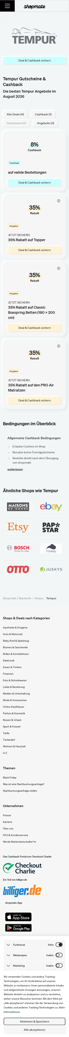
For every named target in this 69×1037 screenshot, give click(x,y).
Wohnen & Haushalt (14, 746)
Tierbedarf (9, 739)
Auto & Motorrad (12, 634)
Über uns (8, 828)
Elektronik (8, 660)
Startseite (25, 598)
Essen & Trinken (12, 667)
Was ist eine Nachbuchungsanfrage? (23, 784)
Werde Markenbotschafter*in (19, 841)
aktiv (51, 944)
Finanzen (8, 673)
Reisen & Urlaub (12, 720)
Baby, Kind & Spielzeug (16, 640)
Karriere (7, 822)
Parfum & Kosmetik (14, 713)
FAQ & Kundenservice (15, 835)
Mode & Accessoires (15, 700)
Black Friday (9, 777)
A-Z (5, 753)
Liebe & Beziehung (14, 687)
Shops (39, 598)
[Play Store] (18, 928)
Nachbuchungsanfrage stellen (20, 790)
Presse (7, 815)
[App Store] (18, 916)
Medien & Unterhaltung (16, 693)
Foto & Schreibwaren (15, 680)
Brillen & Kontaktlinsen (16, 654)
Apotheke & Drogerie (15, 627)
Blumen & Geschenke (15, 647)
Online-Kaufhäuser (13, 706)
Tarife (6, 733)
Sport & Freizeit (12, 726)
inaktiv (50, 955)
